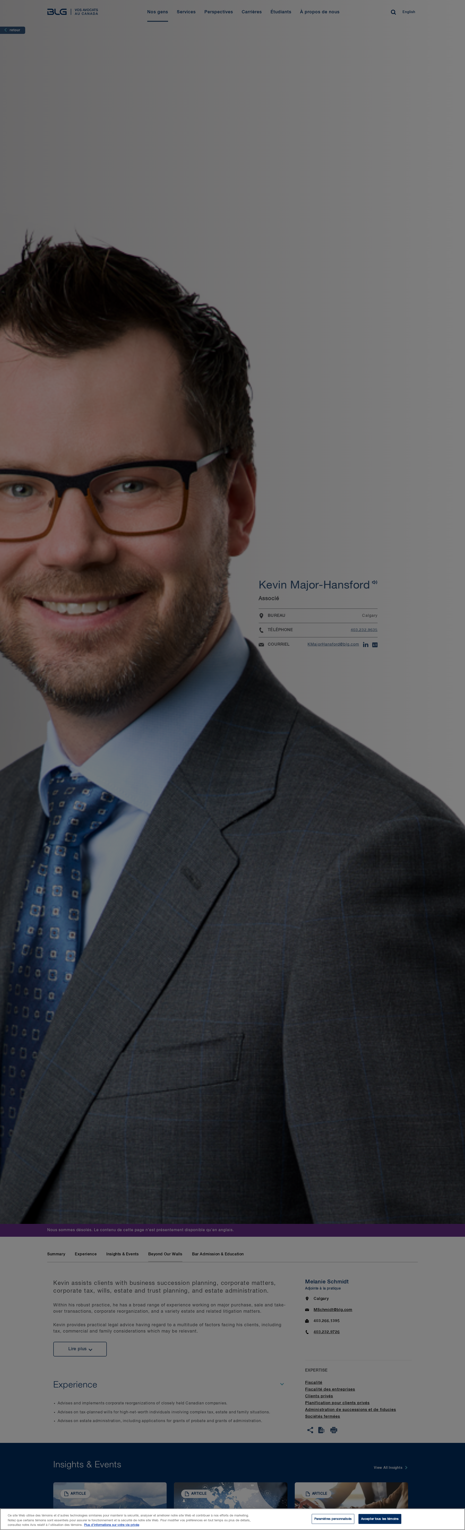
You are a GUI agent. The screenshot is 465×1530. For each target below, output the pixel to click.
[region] (232, 1519)
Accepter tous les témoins (380, 1518)
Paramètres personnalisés (333, 1518)
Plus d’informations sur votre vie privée (111, 1525)
